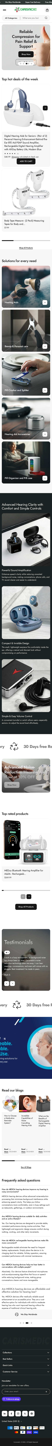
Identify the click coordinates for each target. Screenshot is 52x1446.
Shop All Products (26, 248)
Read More (6, 1150)
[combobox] (35, 18)
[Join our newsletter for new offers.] (46, 1392)
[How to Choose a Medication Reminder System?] (10, 1103)
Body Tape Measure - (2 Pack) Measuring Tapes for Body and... (24, 222)
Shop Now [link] (11, 784)
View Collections (26, 52)
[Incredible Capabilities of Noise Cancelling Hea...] (27, 1103)
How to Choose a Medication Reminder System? (10, 1119)
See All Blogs (26, 1167)
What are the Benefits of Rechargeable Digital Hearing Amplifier (44, 1121)
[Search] (46, 18)
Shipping (15, 156)
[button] (4, 10)
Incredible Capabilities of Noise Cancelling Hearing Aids (27, 1121)
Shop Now (26, 44)
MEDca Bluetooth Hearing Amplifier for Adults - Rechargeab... (23, 872)
